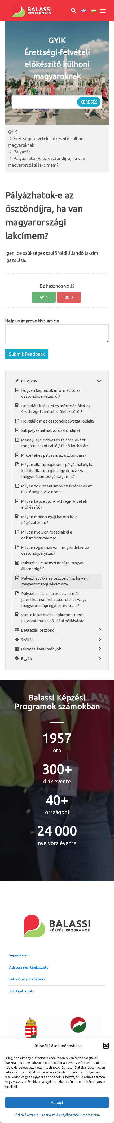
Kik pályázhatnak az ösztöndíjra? (51, 430)
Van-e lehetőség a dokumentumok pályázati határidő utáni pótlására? (53, 617)
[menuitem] (71, 10)
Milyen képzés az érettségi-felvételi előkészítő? (54, 504)
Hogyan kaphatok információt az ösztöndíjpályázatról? (51, 393)
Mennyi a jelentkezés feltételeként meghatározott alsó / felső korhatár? (54, 443)
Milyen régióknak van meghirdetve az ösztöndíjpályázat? (55, 550)
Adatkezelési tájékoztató (60, 1115)
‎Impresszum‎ (91, 1115)
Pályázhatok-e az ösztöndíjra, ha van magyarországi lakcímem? (54, 581)
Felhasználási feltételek (27, 979)
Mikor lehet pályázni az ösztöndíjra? (53, 455)
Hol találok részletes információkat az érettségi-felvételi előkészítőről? (56, 408)
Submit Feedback (27, 354)
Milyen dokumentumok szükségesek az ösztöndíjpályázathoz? (56, 489)
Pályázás (22, 151)
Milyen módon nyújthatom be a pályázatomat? (49, 519)
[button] (106, 1045)
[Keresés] (71, 10)
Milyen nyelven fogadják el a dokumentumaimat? (46, 535)
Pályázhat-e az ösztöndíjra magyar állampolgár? (52, 566)
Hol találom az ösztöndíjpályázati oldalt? (58, 421)
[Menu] (103, 10)
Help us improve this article (32, 320)
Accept (57, 1102)
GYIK (12, 132)
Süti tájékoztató (26, 1115)
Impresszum (18, 955)
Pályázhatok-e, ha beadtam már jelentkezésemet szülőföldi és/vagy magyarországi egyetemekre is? (53, 599)
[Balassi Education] (47, 10)
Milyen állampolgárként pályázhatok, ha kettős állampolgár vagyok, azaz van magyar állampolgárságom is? (57, 470)
